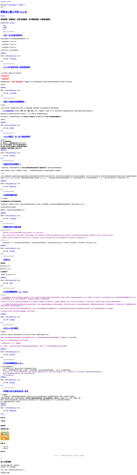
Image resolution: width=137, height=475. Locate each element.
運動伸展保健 (12, 410)
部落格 (5, 27)
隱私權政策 (76, 455)
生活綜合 (12, 23)
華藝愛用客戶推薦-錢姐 (12, 227)
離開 (8, 472)
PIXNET (57, 455)
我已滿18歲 (3, 472)
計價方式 (6, 260)
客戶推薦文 (12, 155)
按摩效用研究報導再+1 (12, 164)
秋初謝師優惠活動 (10, 195)
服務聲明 (82, 455)
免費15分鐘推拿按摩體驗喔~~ (14, 102)
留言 (14, 56)
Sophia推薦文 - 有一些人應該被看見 (16, 137)
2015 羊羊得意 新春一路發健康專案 (16, 67)
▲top (2, 61)
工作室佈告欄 (12, 58)
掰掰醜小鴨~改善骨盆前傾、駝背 (15, 391)
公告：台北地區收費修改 (12, 35)
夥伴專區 (11, 128)
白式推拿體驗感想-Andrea (13, 363)
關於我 (11, 283)
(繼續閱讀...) (4, 53)
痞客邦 (11, 56)
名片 (4, 29)
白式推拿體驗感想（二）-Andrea (15, 292)
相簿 (4, 25)
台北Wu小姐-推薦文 (11, 328)
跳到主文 (3, 15)
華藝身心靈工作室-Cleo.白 (14, 12)
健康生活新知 (12, 186)
